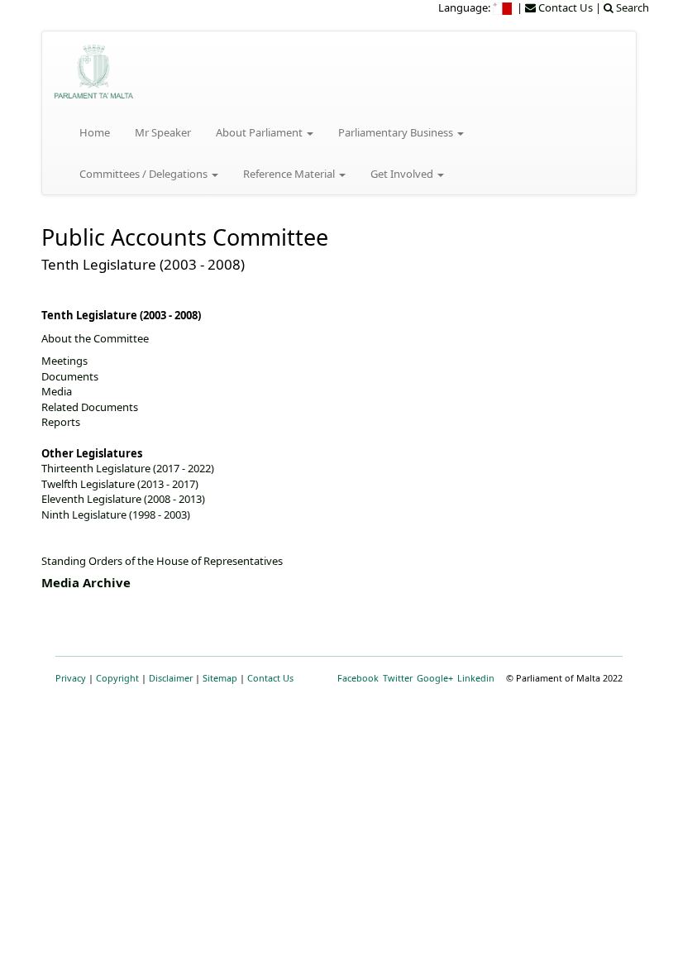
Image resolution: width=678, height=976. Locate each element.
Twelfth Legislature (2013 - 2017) (119, 483)
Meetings (64, 360)
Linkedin (475, 678)
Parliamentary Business (397, 132)
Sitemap (220, 678)
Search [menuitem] (631, 7)
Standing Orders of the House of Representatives (162, 560)
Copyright (117, 678)
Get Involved (403, 173)
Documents (69, 376)
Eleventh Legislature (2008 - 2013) (123, 498)
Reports (60, 421)
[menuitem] (503, 7)
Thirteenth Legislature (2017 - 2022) (127, 468)
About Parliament (260, 132)
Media (56, 391)
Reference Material (290, 173)
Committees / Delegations (144, 173)
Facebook (358, 678)
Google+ (435, 678)
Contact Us (270, 678)
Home (94, 132)
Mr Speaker (163, 132)
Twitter (398, 678)
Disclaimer (171, 678)
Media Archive (86, 582)
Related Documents (89, 406)
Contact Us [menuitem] (564, 7)
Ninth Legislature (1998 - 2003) (115, 514)
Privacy (70, 678)
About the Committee (95, 338)
